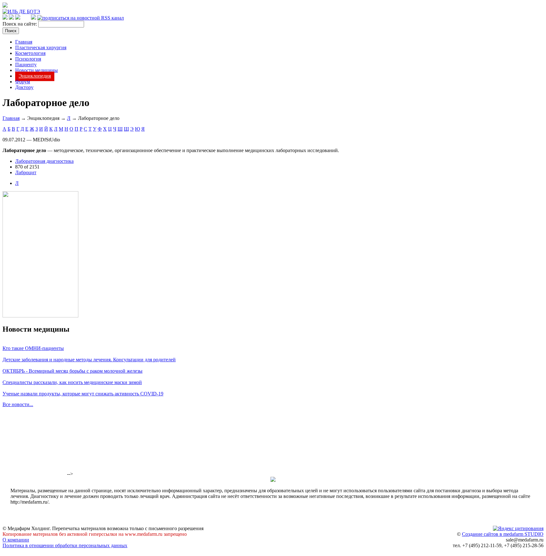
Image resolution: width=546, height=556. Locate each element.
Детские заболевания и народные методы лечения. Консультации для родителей (89, 359)
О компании (16, 539)
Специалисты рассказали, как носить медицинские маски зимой (72, 382)
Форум (22, 81)
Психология (28, 59)
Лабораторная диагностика (44, 161)
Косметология (30, 53)
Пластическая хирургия (40, 47)
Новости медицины (36, 70)
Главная (23, 41)
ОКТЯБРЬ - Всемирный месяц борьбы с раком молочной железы (73, 371)
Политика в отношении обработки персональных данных (65, 545)
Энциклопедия (35, 76)
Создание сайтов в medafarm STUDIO (502, 534)
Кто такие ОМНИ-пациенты (33, 348)
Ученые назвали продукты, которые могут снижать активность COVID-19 (83, 393)
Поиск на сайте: (20, 24)
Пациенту (26, 64)
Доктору (24, 87)
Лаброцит (25, 172)
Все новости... (18, 404)
